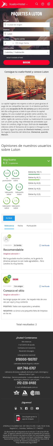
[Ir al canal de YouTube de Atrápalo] (37, 408)
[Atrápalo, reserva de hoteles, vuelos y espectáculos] (4, 4)
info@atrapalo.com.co (29, 387)
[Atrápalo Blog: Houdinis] (15, 408)
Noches (6, 39)
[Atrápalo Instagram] (31, 408)
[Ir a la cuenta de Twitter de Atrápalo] (21, 408)
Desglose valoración (11, 254)
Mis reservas (26, 342)
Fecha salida (20, 39)
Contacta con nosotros (26, 348)
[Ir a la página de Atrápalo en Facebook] (26, 408)
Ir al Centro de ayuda (26, 345)
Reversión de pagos (26, 351)
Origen (6, 20)
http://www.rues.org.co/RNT (26, 442)
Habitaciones (8, 48)
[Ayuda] (42, 4)
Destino (6, 29)
